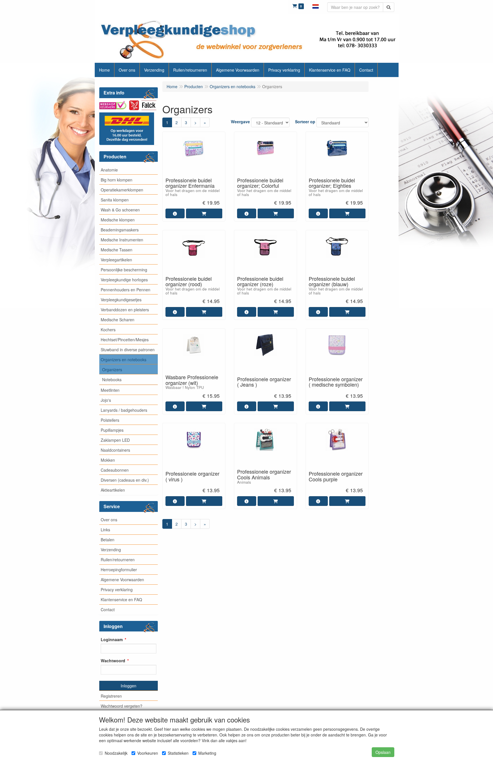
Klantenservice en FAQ (121, 599)
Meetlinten (110, 390)
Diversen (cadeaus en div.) (125, 480)
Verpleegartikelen (116, 260)
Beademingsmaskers (120, 230)
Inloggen (128, 686)
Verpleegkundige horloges (124, 279)
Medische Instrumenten (122, 240)
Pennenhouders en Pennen (125, 289)
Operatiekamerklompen (122, 190)
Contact (108, 609)
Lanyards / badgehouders (124, 410)
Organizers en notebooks (123, 359)
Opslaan (383, 752)
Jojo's (106, 400)
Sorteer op (305, 121)
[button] (315, 5)
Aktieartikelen (113, 490)
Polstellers (110, 420)
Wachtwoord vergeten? (121, 706)
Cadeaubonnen (115, 470)
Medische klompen (118, 220)
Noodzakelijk (116, 753)
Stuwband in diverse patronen (128, 349)
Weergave (240, 121)
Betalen (107, 539)
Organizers (112, 369)
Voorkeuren (147, 753)
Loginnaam (112, 639)
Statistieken (178, 753)
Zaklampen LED (115, 440)
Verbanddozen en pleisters (125, 309)
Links (105, 529)
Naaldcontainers (115, 450)
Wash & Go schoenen (120, 210)
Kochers (108, 329)
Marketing (207, 753)
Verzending (111, 549)
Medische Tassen (116, 250)
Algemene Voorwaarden (122, 579)
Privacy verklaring (117, 589)
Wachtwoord (113, 660)
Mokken (108, 460)
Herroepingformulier (119, 569)
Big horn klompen (116, 180)
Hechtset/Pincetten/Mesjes (125, 339)
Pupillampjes (112, 430)
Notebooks (112, 379)
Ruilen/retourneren (118, 559)
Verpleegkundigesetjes (121, 299)
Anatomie (109, 170)
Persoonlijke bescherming (124, 269)
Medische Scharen (117, 319)
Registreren (111, 696)
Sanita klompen (115, 200)
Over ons (109, 519)
